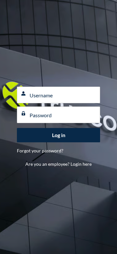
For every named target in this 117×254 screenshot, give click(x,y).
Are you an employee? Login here (58, 164)
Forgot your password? (40, 150)
